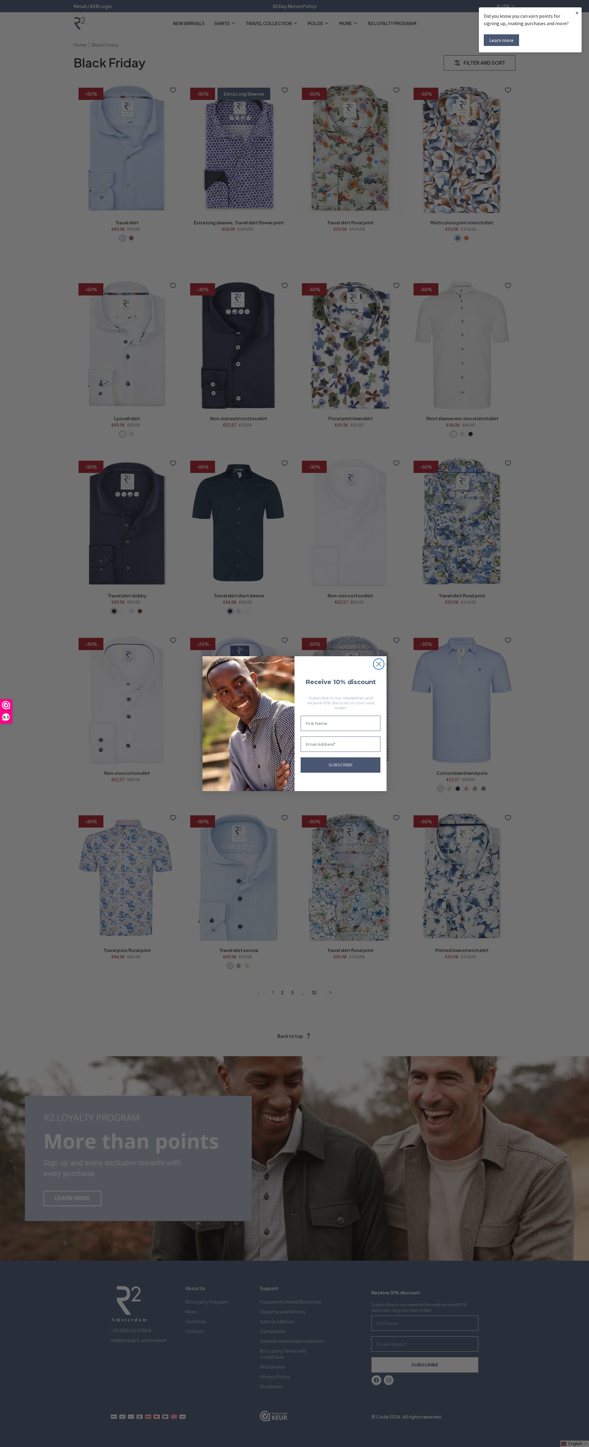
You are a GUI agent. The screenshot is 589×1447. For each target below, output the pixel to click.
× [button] (577, 13)
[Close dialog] (378, 664)
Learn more (501, 40)
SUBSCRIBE (340, 764)
